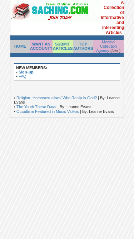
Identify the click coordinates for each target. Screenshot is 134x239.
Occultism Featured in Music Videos (48, 111)
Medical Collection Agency (106, 46)
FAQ (22, 76)
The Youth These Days (37, 107)
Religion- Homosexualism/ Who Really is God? (57, 98)
